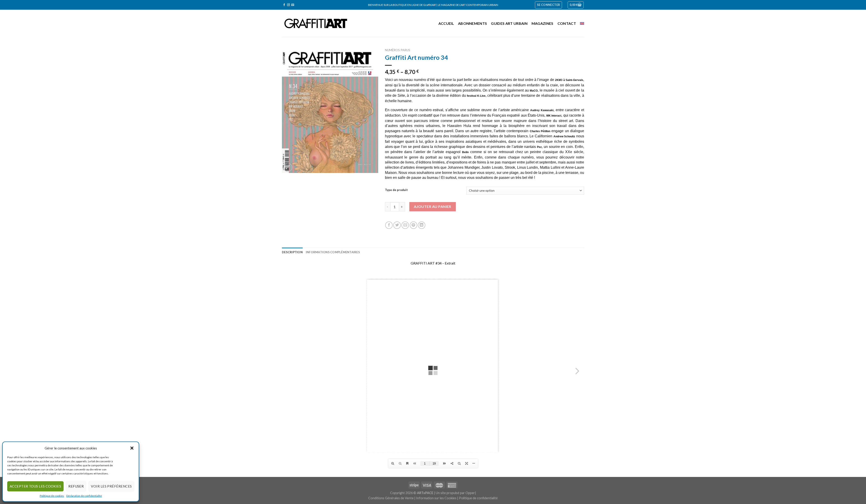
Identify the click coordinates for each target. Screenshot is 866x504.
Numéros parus (397, 50)
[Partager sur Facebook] (389, 225)
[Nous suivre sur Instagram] (288, 5)
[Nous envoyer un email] (292, 5)
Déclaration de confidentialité (84, 495)
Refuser (76, 486)
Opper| (470, 493)
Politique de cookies (52, 495)
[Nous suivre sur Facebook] (284, 5)
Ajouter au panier (432, 206)
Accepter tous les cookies (35, 486)
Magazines (542, 23)
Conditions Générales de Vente (391, 498)
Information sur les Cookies (436, 498)
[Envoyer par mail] (405, 225)
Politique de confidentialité (478, 498)
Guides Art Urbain (509, 23)
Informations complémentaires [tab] (333, 252)
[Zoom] (287, 167)
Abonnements (472, 23)
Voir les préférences (111, 486)
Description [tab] (292, 252)
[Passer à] (582, 23)
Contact (566, 23)
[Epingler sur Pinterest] (413, 225)
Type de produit (396, 190)
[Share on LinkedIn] (421, 225)
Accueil (446, 23)
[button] (132, 448)
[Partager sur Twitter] (397, 225)
